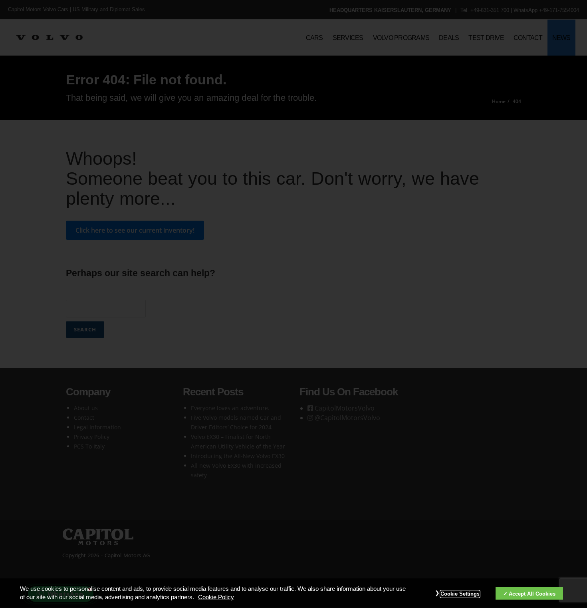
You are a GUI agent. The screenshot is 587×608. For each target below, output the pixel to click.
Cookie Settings (460, 594)
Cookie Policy (216, 597)
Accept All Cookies (532, 593)
